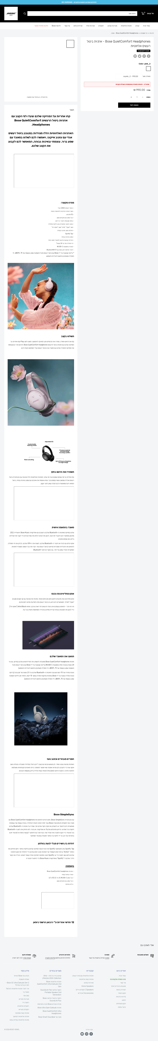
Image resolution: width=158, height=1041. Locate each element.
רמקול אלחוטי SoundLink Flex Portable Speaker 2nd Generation (50, 992)
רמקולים (101, 26)
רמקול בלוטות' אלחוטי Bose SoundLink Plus (52, 999)
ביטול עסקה (122, 1007)
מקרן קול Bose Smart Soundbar (49, 1017)
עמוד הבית (146, 26)
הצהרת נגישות (121, 990)
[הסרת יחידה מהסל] (142, 97)
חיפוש (124, 1000)
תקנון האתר (122, 993)
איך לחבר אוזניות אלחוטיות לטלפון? (17, 989)
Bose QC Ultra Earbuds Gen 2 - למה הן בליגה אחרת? (17, 984)
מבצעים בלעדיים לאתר (118, 986)
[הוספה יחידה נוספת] (131, 97)
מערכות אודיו (90, 26)
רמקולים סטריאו (24, 1009)
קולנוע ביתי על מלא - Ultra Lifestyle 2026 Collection (51, 977)
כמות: (148, 97)
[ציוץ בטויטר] (139, 56)
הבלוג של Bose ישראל (21, 976)
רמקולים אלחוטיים (23, 1006)
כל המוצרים (144, 33)
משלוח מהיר (27, 958)
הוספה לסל (134, 105)
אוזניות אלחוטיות (126, 26)
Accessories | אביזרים (86, 993)
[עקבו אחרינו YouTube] (82, 1034)
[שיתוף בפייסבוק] (148, 56)
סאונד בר (26, 992)
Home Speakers (87, 986)
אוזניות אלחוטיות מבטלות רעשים (83, 976)
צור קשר (123, 983)
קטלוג (137, 26)
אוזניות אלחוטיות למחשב (21, 1016)
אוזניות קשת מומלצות (22, 1013)
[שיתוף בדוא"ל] (135, 56)
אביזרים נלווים (78, 26)
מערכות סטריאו (24, 999)
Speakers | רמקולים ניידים (85, 990)
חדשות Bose (56, 26)
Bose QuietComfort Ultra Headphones (52, 1012)
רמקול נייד (25, 1002)
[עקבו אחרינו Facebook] (91, 1034)
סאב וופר (26, 996)
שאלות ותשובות (24, 979)
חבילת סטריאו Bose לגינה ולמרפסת (49, 1004)
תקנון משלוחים (121, 1004)
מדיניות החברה (50, 958)
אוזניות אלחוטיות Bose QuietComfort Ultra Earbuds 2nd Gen (49, 984)
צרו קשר (67, 26)
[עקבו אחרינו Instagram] (86, 1034)
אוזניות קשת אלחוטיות (86, 979)
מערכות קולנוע (112, 26)
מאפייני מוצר (146, 76)
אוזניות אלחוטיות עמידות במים (19, 1020)
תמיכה (107, 958)
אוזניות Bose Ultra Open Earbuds (49, 1008)
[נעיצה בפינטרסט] (144, 56)
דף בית (152, 33)
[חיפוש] (24, 13)
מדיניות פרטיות (121, 997)
